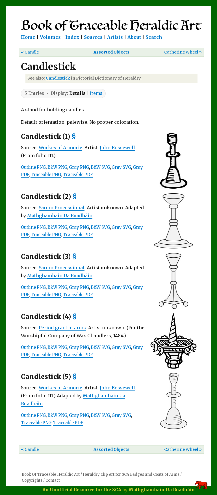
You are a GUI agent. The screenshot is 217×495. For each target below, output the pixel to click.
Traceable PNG (46, 174)
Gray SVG (121, 167)
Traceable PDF (78, 174)
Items (96, 93)
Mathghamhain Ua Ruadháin (59, 215)
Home (28, 37)
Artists (115, 37)
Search (154, 37)
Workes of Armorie (60, 147)
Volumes (50, 37)
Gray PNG (79, 167)
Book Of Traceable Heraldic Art (51, 474)
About (134, 37)
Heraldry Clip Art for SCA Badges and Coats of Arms (131, 474)
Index (72, 37)
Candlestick (58, 78)
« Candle (30, 52)
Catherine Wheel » (183, 52)
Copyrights (32, 480)
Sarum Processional (61, 207)
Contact (52, 480)
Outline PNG (33, 167)
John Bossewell (117, 147)
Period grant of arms (62, 327)
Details (77, 93)
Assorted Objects (111, 52)
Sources (93, 37)
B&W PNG (57, 167)
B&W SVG (100, 167)
